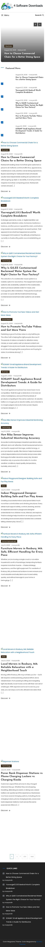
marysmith (22, 50)
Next (32, 856)
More (3, 205)
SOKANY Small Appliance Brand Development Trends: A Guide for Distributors (29, 131)
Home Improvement (9, 541)
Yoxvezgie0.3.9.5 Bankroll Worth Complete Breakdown (23, 886)
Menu (6, 15)
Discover (4, 191)
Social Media (6, 319)
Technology (6, 261)
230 (25, 856)
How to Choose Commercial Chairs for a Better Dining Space (22, 875)
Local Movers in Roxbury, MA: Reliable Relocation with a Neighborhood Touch (19, 667)
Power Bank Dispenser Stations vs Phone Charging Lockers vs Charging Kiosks (22, 776)
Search (38, 15)
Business (9, 46)
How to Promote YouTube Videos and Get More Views (23, 909)
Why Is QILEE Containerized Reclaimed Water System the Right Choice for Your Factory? (29, 105)
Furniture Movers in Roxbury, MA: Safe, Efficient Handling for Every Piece (22, 551)
